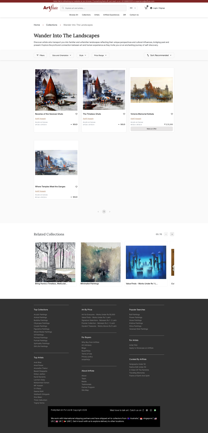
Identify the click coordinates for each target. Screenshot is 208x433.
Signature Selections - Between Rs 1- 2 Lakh (99, 320)
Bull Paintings (134, 314)
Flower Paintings (135, 317)
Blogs (84, 348)
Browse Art (73, 15)
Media (84, 381)
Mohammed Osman (41, 383)
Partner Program (88, 387)
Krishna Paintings (136, 323)
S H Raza (37, 388)
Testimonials (86, 384)
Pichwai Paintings (41, 338)
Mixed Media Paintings (43, 332)
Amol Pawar (38, 365)
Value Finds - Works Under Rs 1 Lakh (96, 317)
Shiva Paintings (135, 326)
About (84, 376)
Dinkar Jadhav (39, 374)
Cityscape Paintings (41, 323)
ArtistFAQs (86, 359)
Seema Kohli (38, 391)
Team (84, 378)
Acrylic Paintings (40, 314)
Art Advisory (86, 345)
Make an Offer (152, 129)
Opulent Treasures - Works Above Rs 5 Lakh (99, 326)
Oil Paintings (39, 335)
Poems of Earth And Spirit (139, 376)
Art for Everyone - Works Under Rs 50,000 (98, 314)
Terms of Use (87, 354)
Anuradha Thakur (41, 368)
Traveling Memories (137, 373)
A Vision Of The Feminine (139, 370)
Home (37, 25)
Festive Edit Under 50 (137, 367)
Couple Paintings (40, 326)
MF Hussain (38, 385)
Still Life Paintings (41, 346)
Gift (124, 15)
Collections (86, 15)
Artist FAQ (133, 345)
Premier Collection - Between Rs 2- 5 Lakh (98, 323)
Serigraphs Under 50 (137, 364)
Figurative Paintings (41, 329)
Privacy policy (87, 357)
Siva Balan (38, 397)
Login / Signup (159, 8)
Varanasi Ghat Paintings (138, 329)
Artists (96, 15)
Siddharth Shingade (41, 394)
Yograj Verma (39, 403)
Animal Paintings (40, 317)
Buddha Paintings (41, 320)
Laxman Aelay (39, 380)
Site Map (85, 390)
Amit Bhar (38, 362)
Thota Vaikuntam (40, 400)
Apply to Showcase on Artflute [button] (141, 348)
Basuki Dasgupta (40, 371)
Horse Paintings (135, 320)
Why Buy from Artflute (90, 342)
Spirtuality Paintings (41, 343)
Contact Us (134, 15)
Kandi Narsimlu (40, 377)
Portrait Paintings (40, 340)
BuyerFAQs (86, 351)
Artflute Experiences (111, 15)
